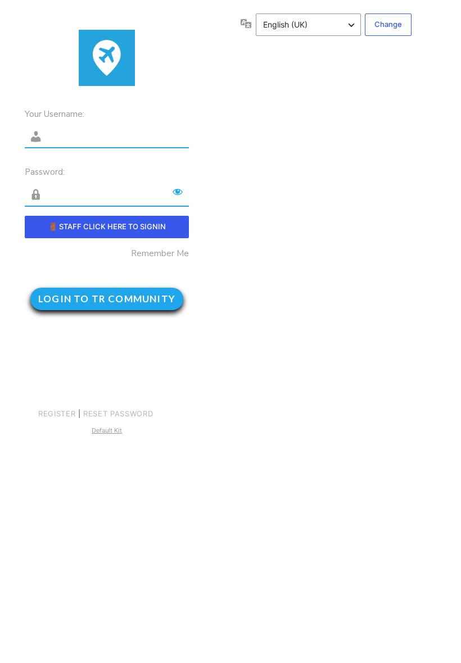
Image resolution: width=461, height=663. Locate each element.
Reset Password (118, 413)
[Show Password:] (177, 191)
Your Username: (54, 114)
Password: (45, 172)
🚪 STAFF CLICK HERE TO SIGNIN (107, 226)
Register (56, 413)
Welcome (107, 58)
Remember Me (160, 253)
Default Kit (107, 430)
